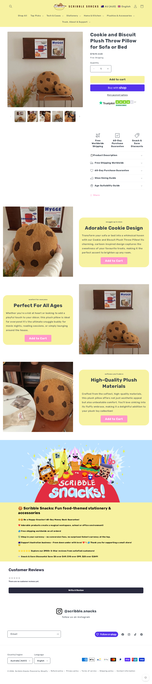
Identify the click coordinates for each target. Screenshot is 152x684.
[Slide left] (10, 116)
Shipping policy (107, 671)
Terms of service (89, 671)
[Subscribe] (57, 634)
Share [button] (96, 195)
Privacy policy (72, 671)
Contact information (126, 671)
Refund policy (57, 671)
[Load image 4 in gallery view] (57, 116)
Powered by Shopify (39, 671)
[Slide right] (79, 116)
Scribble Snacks (22, 671)
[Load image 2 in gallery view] (32, 116)
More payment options (117, 95)
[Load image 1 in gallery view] (20, 116)
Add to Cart (114, 260)
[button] (10, 6)
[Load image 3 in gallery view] (45, 116)
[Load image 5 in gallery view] (70, 116)
